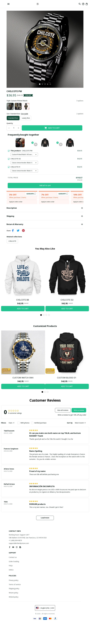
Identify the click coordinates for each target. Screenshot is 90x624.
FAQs (11, 566)
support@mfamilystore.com (19, 543)
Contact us (13, 557)
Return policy (13, 593)
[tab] (39, 84)
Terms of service (15, 584)
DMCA (11, 570)
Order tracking (14, 561)
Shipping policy (14, 588)
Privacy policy (13, 580)
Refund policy (13, 597)
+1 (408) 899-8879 (15, 540)
